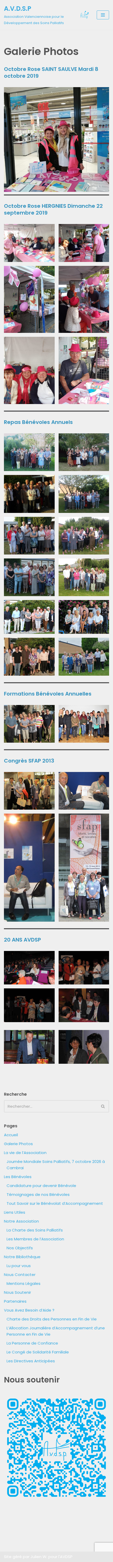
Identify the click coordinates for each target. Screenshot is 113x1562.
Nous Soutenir (17, 1292)
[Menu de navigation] (103, 14)
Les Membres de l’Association (35, 1239)
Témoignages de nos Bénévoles (38, 1194)
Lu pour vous (19, 1265)
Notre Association (21, 1221)
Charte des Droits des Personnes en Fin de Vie (52, 1319)
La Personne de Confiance (32, 1343)
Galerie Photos (18, 1143)
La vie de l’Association (25, 1152)
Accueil (11, 1135)
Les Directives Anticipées (31, 1361)
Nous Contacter (19, 1274)
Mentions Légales (23, 1283)
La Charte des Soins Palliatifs (35, 1230)
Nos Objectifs (20, 1248)
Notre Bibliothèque (22, 1256)
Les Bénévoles (18, 1176)
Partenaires (15, 1301)
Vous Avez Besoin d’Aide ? (29, 1310)
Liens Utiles (14, 1212)
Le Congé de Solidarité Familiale (38, 1352)
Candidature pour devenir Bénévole (41, 1185)
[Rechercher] (103, 1106)
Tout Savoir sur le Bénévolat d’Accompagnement (55, 1203)
